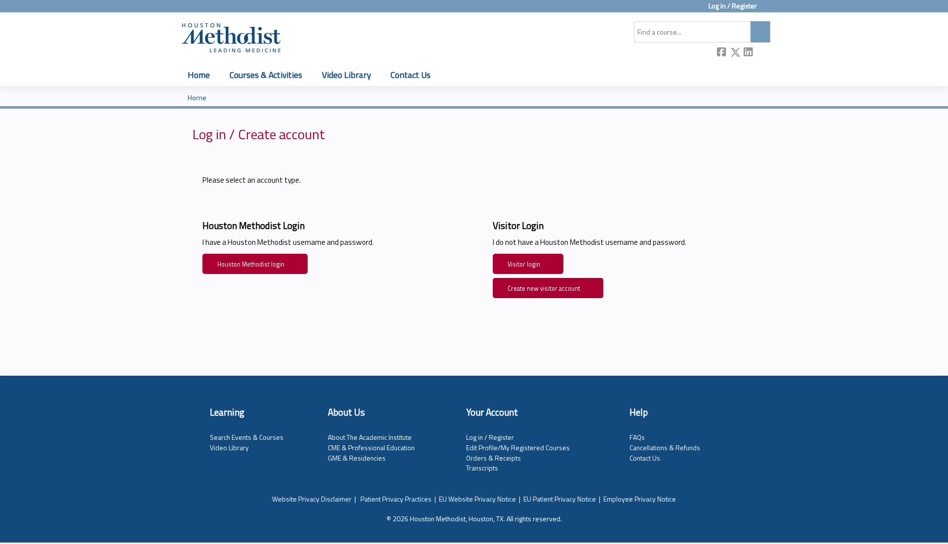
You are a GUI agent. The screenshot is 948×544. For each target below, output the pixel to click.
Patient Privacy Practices (396, 499)
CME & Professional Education (371, 447)
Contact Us (411, 74)
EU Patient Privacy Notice (559, 499)
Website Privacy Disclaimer (312, 499)
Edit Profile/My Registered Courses (518, 447)
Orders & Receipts (493, 458)
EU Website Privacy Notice (477, 499)
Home (199, 74)
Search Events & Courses (246, 437)
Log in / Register (733, 6)
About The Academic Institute (370, 437)
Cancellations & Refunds (665, 447)
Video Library (346, 74)
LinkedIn (748, 52)
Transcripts (482, 468)
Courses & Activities (266, 74)
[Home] (231, 36)
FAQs (637, 437)
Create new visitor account (544, 288)
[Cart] (767, 9)
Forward (762, 52)
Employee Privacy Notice (639, 499)
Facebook (722, 53)
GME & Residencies (357, 458)
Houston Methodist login (250, 264)
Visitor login (524, 264)
